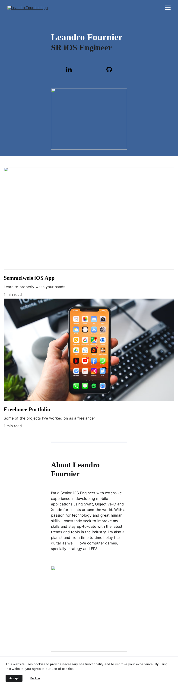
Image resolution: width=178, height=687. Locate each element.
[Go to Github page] (109, 69)
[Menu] (168, 8)
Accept (14, 678)
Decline (35, 678)
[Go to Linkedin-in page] (71, 69)
